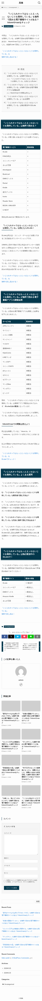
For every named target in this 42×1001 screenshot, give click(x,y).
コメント (7, 833)
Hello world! (5, 958)
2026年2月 (7, 973)
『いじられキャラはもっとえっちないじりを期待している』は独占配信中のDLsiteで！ (22, 105)
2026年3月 (7, 968)
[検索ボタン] (39, 3)
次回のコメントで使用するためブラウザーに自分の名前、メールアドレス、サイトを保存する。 (21, 881)
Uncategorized (8, 26)
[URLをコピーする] (37, 636)
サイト (6, 873)
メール (7, 865)
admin (21, 680)
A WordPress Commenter (20, 958)
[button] (5, 636)
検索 (38, 901)
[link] (21, 684)
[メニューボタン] (3, 3)
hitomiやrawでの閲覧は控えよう (21, 93)
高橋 (21, 3)
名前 (6, 858)
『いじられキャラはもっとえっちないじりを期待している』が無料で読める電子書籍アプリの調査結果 (22, 87)
